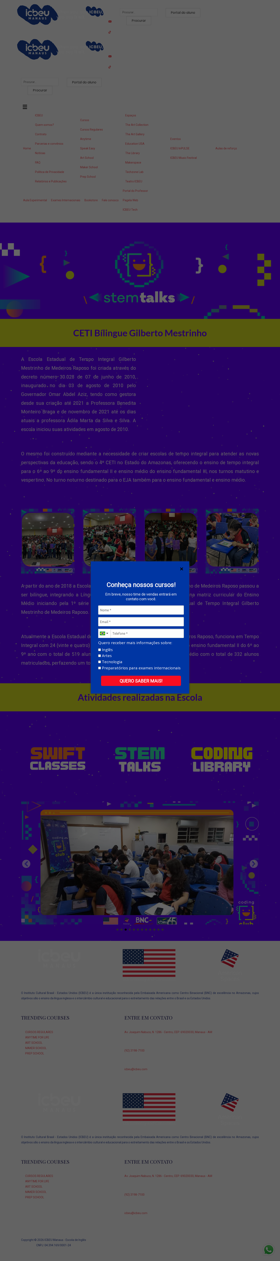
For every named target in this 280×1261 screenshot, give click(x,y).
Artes (106, 655)
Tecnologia (111, 661)
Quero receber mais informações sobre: (135, 642)
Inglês (107, 649)
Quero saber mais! (141, 680)
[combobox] (104, 633)
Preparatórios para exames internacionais (141, 668)
